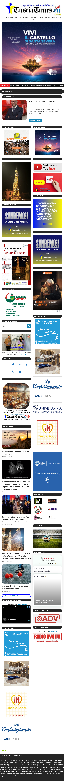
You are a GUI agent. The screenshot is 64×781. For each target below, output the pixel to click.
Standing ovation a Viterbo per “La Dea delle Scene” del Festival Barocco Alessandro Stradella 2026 (15, 519)
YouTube (23, 354)
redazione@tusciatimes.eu (38, 762)
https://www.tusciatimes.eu (22, 776)
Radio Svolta (53, 631)
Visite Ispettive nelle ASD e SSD (42, 101)
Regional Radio (22, 604)
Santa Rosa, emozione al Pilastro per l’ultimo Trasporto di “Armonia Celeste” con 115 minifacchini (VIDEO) (16, 556)
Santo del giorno (47, 569)
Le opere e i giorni (47, 590)
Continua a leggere (35, 120)
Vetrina (40, 106)
